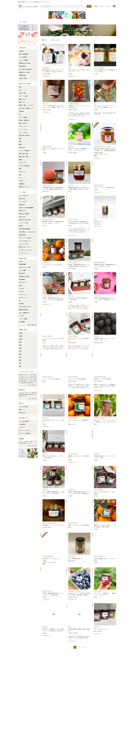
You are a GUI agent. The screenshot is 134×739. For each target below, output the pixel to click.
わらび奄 (21, 288)
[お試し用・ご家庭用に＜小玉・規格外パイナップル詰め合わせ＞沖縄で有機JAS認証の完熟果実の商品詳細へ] (52, 620)
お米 (20, 90)
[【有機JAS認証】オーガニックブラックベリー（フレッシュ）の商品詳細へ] (104, 328)
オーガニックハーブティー (26, 250)
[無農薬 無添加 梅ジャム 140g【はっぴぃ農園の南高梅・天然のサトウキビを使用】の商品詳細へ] (78, 177)
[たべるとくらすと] (28, 6)
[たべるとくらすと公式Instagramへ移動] (28, 453)
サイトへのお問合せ (25, 433)
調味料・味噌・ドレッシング (26, 105)
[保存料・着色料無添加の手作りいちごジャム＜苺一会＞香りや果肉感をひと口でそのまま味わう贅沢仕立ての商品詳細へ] (78, 481)
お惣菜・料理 (22, 93)
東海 (20, 348)
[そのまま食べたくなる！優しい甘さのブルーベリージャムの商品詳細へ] (78, 60)
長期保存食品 (22, 235)
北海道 (20, 333)
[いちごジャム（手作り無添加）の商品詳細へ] (78, 371)
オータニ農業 (22, 270)
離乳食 (20, 159)
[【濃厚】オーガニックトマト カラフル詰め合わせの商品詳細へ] (78, 100)
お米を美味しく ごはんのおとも (27, 231)
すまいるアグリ (23, 282)
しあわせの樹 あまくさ (25, 306)
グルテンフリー (23, 162)
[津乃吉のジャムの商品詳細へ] (104, 211)
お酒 (20, 174)
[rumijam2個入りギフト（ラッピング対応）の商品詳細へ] (52, 411)
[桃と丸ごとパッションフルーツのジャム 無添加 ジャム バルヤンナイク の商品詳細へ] (104, 409)
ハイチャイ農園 (23, 318)
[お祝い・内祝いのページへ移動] (28, 35)
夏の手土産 (22, 198)
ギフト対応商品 (23, 57)
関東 (20, 342)
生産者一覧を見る (31, 324)
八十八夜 (21, 315)
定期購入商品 (22, 75)
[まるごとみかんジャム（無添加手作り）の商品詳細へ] (78, 409)
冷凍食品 (21, 111)
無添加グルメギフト (24, 187)
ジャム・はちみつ (23, 132)
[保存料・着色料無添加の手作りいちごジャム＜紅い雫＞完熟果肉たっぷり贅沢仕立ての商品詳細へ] (104, 287)
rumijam (21, 291)
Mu (20, 300)
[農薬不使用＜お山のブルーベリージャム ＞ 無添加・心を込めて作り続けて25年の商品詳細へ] (52, 60)
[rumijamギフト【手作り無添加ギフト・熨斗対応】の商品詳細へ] (78, 291)
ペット (20, 177)
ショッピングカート (25, 430)
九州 (20, 363)
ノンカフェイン (23, 253)
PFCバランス (22, 171)
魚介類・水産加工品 (24, 120)
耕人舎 (20, 285)
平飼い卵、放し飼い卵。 (25, 219)
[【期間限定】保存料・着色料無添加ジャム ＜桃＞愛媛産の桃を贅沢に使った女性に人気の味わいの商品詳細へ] (52, 177)
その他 (20, 180)
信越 (20, 345)
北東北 (20, 336)
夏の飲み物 (22, 204)
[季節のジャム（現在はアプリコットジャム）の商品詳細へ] (52, 138)
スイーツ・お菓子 (23, 96)
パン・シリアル (23, 129)
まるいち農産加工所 (24, 312)
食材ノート (22, 409)
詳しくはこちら (32, 385)
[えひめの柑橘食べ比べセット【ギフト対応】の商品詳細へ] (104, 548)
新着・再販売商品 (23, 54)
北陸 (20, 351)
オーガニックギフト (24, 244)
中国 (20, 357)
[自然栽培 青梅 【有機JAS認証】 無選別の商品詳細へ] (78, 622)
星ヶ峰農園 (22, 321)
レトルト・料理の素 (24, 150)
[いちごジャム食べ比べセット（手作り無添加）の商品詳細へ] (104, 481)
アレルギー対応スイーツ (25, 241)
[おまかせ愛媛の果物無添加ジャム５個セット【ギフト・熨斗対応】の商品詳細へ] (52, 481)
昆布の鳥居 (22, 273)
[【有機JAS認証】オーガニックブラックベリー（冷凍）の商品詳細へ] (104, 445)
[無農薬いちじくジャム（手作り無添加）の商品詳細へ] (78, 446)
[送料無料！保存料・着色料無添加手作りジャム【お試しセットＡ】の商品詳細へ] (52, 211)
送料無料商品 (22, 66)
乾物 (20, 138)
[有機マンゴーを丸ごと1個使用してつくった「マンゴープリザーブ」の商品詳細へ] (78, 138)
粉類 (20, 141)
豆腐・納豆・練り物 (24, 135)
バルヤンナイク (23, 297)
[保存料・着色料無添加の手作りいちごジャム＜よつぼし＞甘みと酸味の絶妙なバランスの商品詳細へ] (52, 288)
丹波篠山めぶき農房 (24, 276)
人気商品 (21, 51)
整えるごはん (22, 216)
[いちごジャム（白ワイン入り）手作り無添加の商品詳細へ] (52, 332)
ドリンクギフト (23, 201)
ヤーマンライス (23, 294)
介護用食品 (22, 183)
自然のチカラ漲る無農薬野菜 (26, 207)
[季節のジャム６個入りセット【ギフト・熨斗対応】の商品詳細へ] (52, 445)
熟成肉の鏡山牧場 (23, 309)
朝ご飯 (20, 225)
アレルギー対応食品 (24, 165)
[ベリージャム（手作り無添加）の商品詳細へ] (52, 367)
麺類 (20, 144)
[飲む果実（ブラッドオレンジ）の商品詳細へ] (52, 549)
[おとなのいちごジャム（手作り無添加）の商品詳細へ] (78, 332)
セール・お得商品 (23, 60)
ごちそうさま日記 (23, 406)
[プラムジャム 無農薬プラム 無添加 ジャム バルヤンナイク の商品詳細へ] (104, 582)
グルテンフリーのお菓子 (25, 238)
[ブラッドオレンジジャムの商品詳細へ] (104, 619)
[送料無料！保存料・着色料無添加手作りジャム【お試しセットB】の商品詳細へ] (104, 254)
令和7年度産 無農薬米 (24, 228)
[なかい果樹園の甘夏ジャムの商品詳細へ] (78, 547)
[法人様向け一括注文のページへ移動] (28, 27)
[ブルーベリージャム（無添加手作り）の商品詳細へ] (104, 177)
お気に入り (108, 6)
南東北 (20, 339)
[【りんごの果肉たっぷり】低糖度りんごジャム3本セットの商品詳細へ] (104, 59)
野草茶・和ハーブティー (25, 247)
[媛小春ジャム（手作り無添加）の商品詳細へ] (104, 372)
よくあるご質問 (24, 421)
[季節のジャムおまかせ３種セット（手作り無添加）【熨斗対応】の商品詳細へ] (104, 514)
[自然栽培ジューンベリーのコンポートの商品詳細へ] (52, 513)
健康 (20, 168)
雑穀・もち (22, 102)
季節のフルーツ (23, 210)
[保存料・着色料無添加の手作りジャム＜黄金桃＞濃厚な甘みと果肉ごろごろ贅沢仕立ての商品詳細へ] (78, 254)
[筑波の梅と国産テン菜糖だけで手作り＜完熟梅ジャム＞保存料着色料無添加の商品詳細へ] (104, 141)
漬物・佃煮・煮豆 (23, 153)
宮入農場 (21, 303)
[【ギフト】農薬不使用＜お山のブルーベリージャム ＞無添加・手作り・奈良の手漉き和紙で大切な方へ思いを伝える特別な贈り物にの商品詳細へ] (52, 96)
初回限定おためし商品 (24, 63)
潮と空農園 (22, 279)
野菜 (20, 87)
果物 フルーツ (22, 99)
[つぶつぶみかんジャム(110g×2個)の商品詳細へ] (52, 253)
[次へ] (85, 647)
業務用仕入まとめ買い (24, 72)
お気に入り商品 (23, 78)
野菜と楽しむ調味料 (24, 213)
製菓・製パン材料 (23, 156)
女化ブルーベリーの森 (24, 267)
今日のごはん (22, 412)
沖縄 (20, 366)
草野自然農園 (22, 264)
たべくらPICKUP (23, 195)
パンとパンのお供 (23, 222)
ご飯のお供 (22, 147)
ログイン (102, 6)
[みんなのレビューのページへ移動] (28, 42)
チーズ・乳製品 (23, 117)
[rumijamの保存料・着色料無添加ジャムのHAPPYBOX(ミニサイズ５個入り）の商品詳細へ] (78, 216)
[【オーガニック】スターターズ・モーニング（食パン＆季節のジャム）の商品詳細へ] (104, 98)
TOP (20, 21)
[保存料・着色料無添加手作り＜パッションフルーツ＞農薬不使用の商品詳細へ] (52, 584)
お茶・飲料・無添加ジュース (26, 108)
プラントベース (23, 126)
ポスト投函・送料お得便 (25, 69)
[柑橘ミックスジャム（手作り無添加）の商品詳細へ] (78, 513)
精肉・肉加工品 (23, 123)
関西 (20, 354)
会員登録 (96, 6)
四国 (20, 360)
